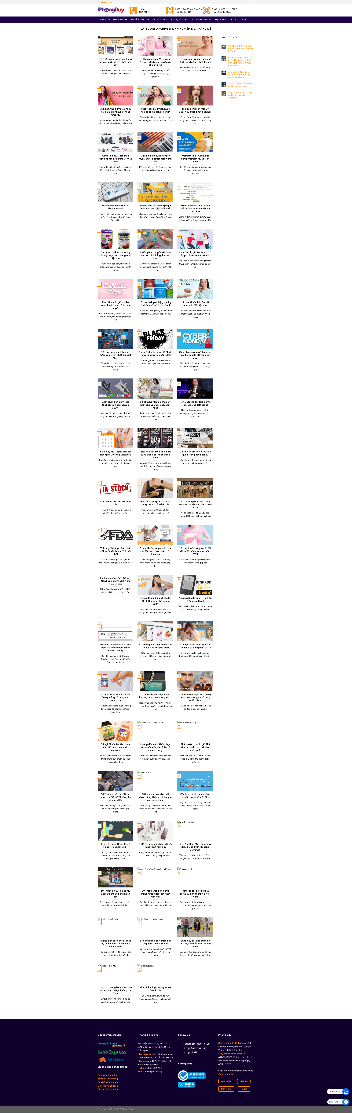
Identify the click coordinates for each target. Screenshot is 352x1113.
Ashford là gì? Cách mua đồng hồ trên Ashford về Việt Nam (115, 158)
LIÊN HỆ (242, 19)
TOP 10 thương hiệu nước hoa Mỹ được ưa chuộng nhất (155, 696)
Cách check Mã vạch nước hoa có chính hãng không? (155, 110)
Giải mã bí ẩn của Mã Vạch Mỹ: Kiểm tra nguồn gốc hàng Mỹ (155, 158)
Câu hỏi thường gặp (108, 1082)
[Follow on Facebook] (250, 2)
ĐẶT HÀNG (220, 19)
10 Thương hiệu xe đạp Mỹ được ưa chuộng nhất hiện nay (115, 893)
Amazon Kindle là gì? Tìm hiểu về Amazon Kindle (195, 599)
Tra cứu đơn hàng (105, 2)
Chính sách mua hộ (108, 1089)
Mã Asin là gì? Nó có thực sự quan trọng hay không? (195, 453)
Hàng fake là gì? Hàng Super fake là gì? (155, 989)
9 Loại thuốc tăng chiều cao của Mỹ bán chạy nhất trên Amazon (155, 551)
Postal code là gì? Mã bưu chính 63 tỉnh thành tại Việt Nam (195, 893)
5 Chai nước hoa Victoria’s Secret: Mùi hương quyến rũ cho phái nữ (155, 61)
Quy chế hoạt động (108, 1085)
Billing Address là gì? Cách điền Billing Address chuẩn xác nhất (195, 208)
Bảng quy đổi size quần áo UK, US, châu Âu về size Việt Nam (195, 943)
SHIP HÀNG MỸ (120, 19)
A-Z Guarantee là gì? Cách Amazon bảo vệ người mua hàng (239, 74)
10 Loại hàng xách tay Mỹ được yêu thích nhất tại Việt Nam (115, 355)
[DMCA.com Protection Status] (186, 1084)
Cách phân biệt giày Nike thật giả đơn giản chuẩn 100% (115, 404)
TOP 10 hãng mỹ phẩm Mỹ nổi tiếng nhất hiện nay (155, 845)
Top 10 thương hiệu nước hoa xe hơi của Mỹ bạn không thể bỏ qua (115, 990)
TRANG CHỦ (104, 19)
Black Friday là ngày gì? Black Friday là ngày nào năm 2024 (155, 353)
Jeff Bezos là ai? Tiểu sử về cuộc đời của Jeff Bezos (195, 403)
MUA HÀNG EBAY (160, 19)
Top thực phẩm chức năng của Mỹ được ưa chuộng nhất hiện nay (115, 255)
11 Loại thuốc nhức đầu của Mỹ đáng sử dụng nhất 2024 (195, 646)
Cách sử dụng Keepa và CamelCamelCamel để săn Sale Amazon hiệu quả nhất (240, 61)
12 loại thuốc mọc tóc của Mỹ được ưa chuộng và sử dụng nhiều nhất (195, 697)
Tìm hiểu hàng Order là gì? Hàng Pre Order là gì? (115, 845)
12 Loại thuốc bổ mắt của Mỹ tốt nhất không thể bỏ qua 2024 (155, 600)
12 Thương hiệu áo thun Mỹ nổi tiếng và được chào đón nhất (155, 404)
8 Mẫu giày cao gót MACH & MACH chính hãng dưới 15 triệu (155, 255)
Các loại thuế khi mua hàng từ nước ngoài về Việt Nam (195, 795)
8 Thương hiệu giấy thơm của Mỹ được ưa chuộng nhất (155, 646)
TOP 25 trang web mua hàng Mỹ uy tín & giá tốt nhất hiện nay (115, 61)
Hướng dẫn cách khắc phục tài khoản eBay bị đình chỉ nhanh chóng (155, 747)
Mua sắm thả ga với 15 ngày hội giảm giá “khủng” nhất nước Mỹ (115, 111)
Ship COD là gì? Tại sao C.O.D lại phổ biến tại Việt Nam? (195, 254)
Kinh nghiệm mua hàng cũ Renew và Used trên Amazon (240, 95)
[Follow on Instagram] (253, 2)
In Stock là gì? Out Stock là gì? (115, 503)
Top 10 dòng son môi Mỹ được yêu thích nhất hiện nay (195, 110)
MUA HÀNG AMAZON (139, 19)
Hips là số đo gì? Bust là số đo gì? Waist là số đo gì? (155, 503)
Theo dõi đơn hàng (108, 1078)
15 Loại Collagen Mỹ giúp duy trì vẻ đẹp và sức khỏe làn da (155, 304)
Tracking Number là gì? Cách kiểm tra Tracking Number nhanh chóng (115, 647)
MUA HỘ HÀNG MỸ (179, 19)
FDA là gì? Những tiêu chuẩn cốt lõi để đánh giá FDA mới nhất (115, 551)
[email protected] (153, 1071)
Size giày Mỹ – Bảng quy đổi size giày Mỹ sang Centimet (115, 453)
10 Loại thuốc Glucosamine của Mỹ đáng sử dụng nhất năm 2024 (115, 697)
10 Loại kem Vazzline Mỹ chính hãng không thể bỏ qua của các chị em (155, 797)
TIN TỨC (232, 19)
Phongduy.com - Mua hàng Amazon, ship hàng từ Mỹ (196, 1048)
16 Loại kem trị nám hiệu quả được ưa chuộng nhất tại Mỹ (195, 60)
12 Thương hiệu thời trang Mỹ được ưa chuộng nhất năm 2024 (195, 504)
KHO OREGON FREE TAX (201, 19)
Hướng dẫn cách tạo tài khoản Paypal (115, 207)
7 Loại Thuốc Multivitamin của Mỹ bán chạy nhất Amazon (115, 747)
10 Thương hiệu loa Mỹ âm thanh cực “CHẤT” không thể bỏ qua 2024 (115, 797)
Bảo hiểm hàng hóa (108, 1075)
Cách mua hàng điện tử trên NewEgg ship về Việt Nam (115, 579)
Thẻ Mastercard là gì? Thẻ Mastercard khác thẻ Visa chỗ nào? (195, 747)
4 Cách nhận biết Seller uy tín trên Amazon (240, 84)
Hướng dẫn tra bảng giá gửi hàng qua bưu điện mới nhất (155, 207)
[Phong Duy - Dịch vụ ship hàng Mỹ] (111, 10)
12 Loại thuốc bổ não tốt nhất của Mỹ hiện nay (195, 304)
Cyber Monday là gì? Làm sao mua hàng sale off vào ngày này (195, 355)
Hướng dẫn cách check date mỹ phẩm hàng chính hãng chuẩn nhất (115, 943)
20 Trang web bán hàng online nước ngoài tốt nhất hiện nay (155, 893)
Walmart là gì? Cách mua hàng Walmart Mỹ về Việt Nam (195, 158)
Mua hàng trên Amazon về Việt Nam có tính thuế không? (241, 48)
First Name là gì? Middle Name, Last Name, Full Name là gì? (115, 305)
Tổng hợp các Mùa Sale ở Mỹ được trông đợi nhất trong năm (155, 454)
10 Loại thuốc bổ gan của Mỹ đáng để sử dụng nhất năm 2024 (195, 551)
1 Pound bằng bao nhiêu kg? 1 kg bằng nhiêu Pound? (155, 942)
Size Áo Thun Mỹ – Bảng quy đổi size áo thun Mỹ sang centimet (195, 846)
